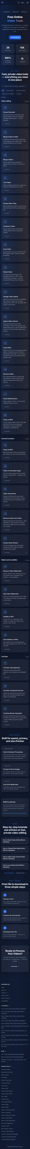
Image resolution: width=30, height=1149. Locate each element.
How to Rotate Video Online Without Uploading (13, 1008)
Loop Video (4, 1096)
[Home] (2, 2)
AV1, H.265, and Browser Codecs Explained (12, 1054)
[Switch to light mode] (18, 2)
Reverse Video (5, 1099)
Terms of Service (5, 998)
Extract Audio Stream (6, 1118)
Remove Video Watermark (8, 1120)
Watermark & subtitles (8, 93)
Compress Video (5, 1083)
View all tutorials (9, 873)
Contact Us (4, 992)
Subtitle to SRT (5, 1126)
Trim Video (4, 1077)
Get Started (15, 37)
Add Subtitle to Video (7, 1128)
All (3, 90)
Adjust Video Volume (6, 1093)
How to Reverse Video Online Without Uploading (14, 1023)
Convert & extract (20, 90)
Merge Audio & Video (6, 1072)
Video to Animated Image (8, 1110)
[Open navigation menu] (27, 2)
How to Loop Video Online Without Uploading (13, 1020)
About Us (3, 990)
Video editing (9, 90)
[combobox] (23, 2)
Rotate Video (4, 1088)
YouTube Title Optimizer (7, 1131)
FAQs (2, 987)
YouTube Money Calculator (8, 1139)
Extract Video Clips (6, 1080)
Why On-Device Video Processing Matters (12, 1057)
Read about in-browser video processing (14, 813)
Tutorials (4, 1005)
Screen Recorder (5, 1069)
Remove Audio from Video (8, 1115)
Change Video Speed (6, 1091)
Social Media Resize (6, 1101)
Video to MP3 (4, 1107)
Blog (2, 1051)
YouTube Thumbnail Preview (8, 1136)
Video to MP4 (4, 1104)
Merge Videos (5, 1075)
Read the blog (21, 873)
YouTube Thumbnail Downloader (9, 1134)
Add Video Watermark (7, 1123)
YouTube (19, 93)
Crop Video (4, 1085)
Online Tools (5, 1066)
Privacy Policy (5, 995)
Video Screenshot (6, 1112)
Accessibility (4, 1001)
